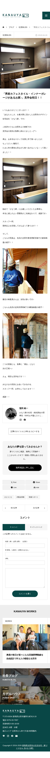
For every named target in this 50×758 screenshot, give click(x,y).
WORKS (8, 621)
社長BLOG (7, 35)
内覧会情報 (20, 497)
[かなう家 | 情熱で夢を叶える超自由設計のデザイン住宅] (16, 15)
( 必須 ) (16, 541)
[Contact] (16, 736)
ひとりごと (8, 497)
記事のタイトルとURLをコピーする (25, 431)
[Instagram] (20, 420)
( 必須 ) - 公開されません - (17, 550)
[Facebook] (25, 420)
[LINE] (4, 736)
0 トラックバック (36, 527)
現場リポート (33, 497)
